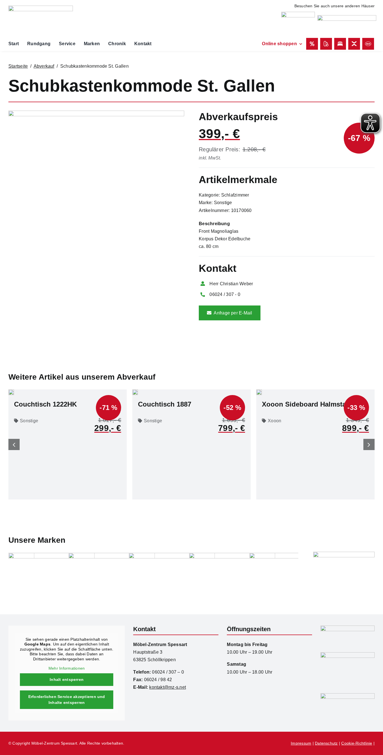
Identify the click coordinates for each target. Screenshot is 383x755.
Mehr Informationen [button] (67, 668)
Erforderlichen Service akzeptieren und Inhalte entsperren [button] (66, 699)
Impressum (301, 743)
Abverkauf (44, 66)
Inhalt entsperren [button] (67, 679)
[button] (14, 444)
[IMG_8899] (96, 112)
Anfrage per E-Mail (233, 313)
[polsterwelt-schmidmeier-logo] (346, 17)
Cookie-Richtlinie (356, 743)
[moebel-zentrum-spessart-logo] (347, 627)
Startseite (18, 66)
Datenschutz (326, 743)
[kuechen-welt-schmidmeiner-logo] (298, 14)
